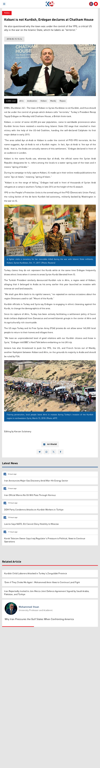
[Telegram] (39, 451)
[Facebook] (61, 451)
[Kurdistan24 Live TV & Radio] (96, 4)
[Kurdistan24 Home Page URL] (50, 3)
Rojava (62, 101)
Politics (7, 13)
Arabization (32, 101)
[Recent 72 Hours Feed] (91, 4)
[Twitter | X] (54, 451)
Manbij (53, 101)
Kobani (44, 101)
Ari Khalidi (52, 444)
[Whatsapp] (46, 451)
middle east (11, 101)
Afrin (21, 101)
